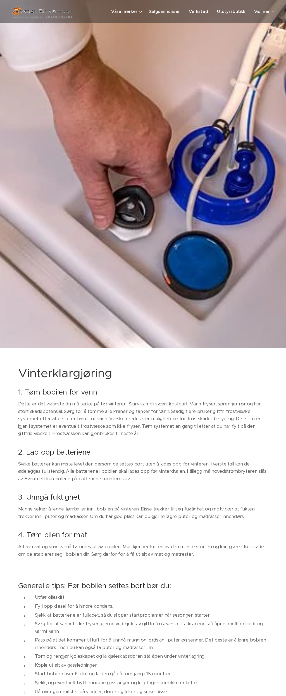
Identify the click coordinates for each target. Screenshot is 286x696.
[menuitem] (127, 11)
